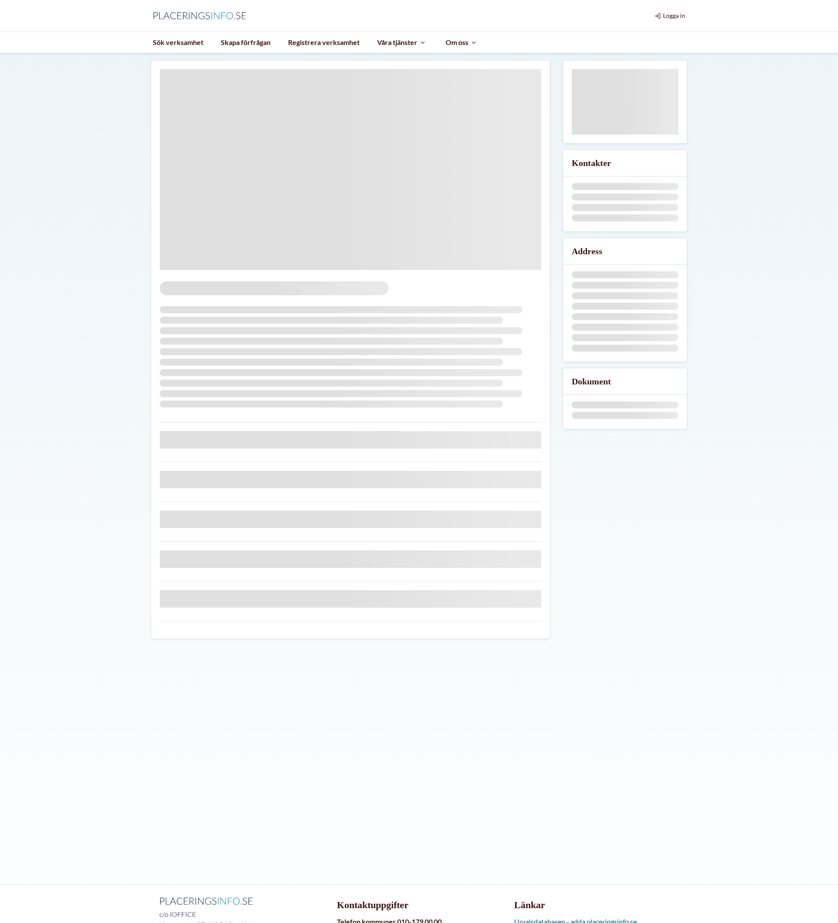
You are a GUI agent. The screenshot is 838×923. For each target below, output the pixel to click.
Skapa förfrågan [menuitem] (246, 42)
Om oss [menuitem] (457, 42)
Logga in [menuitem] (674, 15)
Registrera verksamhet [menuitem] (324, 42)
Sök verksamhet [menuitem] (178, 42)
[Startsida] (202, 16)
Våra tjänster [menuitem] (397, 42)
